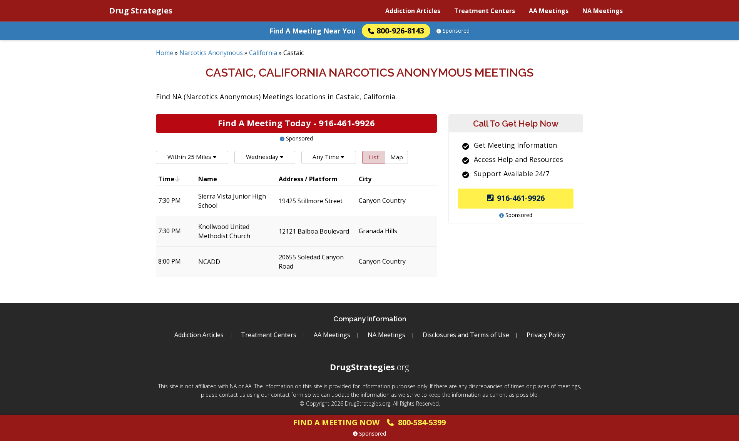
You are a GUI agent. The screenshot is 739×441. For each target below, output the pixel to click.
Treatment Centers (484, 11)
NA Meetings (602, 11)
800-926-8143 (400, 30)
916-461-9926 (521, 198)
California (263, 52)
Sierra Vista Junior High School (232, 201)
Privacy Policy (546, 335)
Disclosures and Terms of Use (466, 335)
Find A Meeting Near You (312, 30)
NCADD (209, 261)
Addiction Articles (412, 11)
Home (164, 52)
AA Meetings (548, 11)
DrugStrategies (369, 367)
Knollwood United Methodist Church (224, 231)
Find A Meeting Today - (296, 123)
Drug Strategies (140, 10)
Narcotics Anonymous (211, 52)
